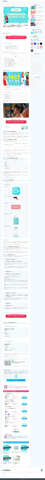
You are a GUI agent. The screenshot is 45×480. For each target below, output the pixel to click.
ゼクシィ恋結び (34, 86)
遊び (32, 74)
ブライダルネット (39, 89)
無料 (39, 68)
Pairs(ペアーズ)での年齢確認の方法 (8, 62)
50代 (39, 55)
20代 (32, 55)
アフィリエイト (36, 58)
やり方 (32, 58)
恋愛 (41, 67)
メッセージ (36, 61)
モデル (40, 61)
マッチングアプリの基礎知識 (35, 93)
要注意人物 (33, 71)
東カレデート (33, 96)
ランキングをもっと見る (36, 27)
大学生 (41, 64)
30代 (34, 55)
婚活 (38, 65)
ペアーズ (5, 23)
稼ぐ (41, 70)
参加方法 (35, 64)
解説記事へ (25, 395)
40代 (37, 55)
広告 (38, 67)
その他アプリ (33, 83)
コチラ (11, 177)
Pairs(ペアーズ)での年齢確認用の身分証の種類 (10, 61)
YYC (40, 80)
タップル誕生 (33, 87)
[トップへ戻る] (42, 470)
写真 (32, 64)
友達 (38, 64)
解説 (36, 71)
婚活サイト (33, 67)
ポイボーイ (36, 90)
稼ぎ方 (38, 70)
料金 (37, 68)
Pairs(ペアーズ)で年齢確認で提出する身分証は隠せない (11, 63)
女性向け (35, 65)
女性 (32, 65)
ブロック (33, 61)
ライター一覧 (4, 475)
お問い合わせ (26, 476)
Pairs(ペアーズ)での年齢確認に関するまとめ (9, 65)
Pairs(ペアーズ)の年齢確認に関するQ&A (9, 64)
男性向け (35, 70)
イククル (37, 83)
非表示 (16, 56)
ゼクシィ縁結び (39, 86)
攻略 (34, 68)
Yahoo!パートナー (37, 80)
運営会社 (4, 476)
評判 (38, 71)
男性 (32, 70)
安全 (36, 67)
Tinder (32, 80)
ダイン (37, 87)
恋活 (32, 68)
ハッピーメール (34, 89)
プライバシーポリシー (27, 475)
